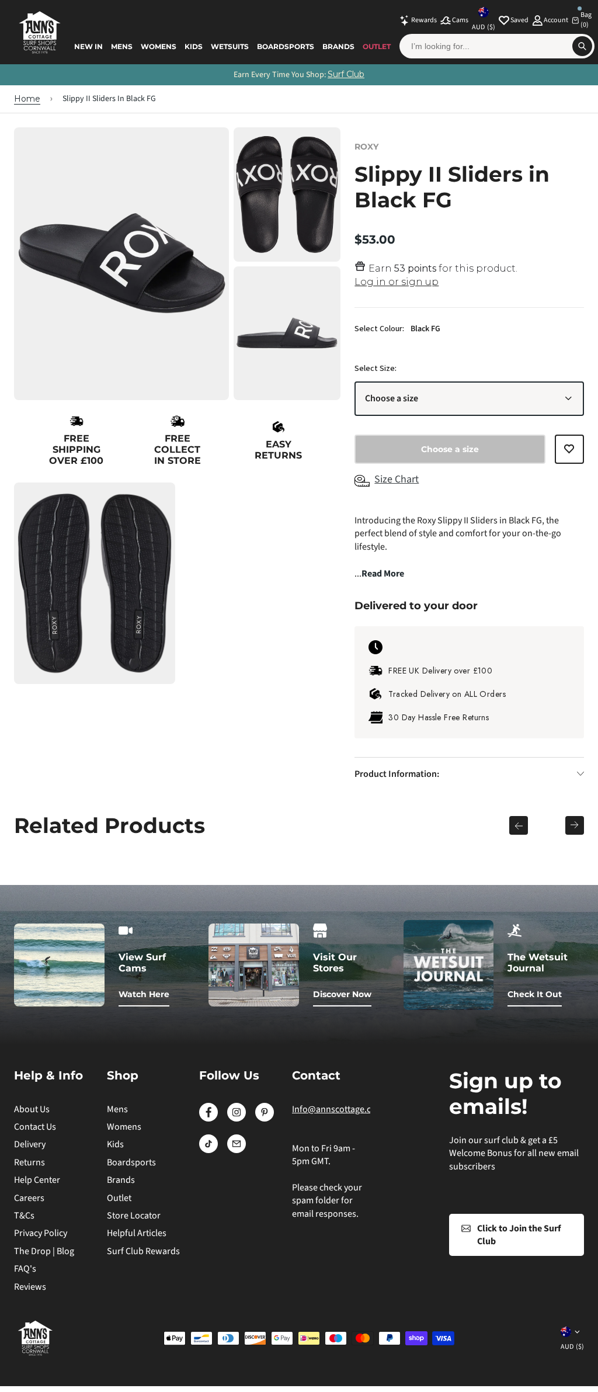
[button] (569, 454)
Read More (382, 573)
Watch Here (144, 994)
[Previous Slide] (518, 825)
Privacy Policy (40, 1233)
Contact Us (35, 1126)
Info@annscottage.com (338, 1109)
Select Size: (375, 368)
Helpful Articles (136, 1233)
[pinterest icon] (264, 1118)
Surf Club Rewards (143, 1251)
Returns (29, 1162)
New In (88, 46)
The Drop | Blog (44, 1251)
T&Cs (24, 1215)
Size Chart (396, 479)
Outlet (377, 46)
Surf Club (346, 74)
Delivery (30, 1144)
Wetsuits (230, 46)
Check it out (534, 994)
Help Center (37, 1180)
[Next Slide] (574, 825)
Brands (338, 46)
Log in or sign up (396, 281)
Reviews (30, 1286)
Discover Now (342, 994)
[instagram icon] (236, 1118)
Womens (158, 46)
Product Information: (396, 774)
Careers (29, 1198)
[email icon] (236, 1150)
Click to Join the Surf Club (519, 1235)
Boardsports (285, 46)
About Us (32, 1109)
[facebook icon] (208, 1118)
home (27, 98)
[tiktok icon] (208, 1150)
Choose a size (391, 398)
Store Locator (134, 1215)
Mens (122, 46)
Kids (194, 46)
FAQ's (25, 1268)
